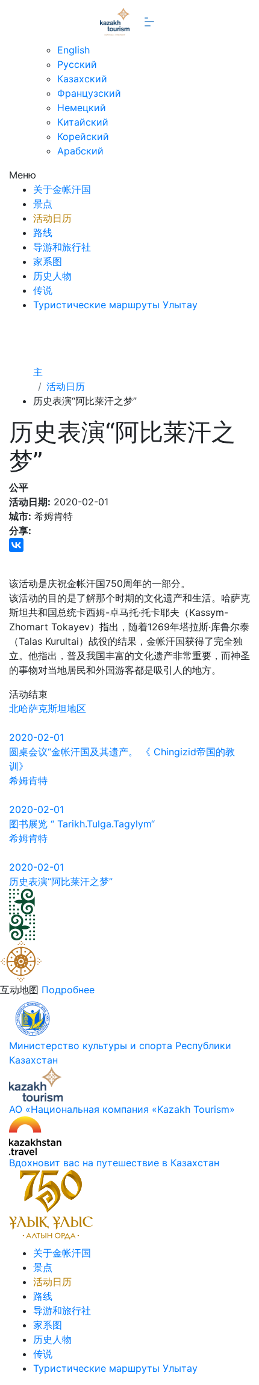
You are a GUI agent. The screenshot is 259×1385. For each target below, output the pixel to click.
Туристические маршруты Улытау (115, 305)
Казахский (82, 79)
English (73, 50)
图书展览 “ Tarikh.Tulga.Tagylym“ (82, 824)
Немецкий (81, 108)
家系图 (47, 261)
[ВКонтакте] (16, 545)
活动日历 (52, 218)
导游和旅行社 (62, 247)
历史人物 (52, 276)
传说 (42, 290)
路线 (42, 233)
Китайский (82, 122)
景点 (42, 204)
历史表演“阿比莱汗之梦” (61, 881)
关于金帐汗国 (62, 189)
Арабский (80, 151)
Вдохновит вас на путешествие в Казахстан (114, 1163)
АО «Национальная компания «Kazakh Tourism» (122, 1109)
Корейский (83, 136)
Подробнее (68, 990)
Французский (89, 93)
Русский (77, 64)
